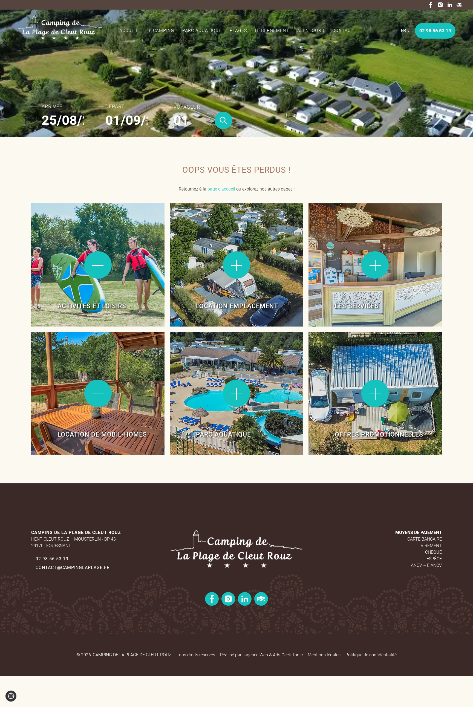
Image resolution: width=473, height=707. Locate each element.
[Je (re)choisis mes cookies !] (10, 696)
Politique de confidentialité (371, 654)
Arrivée (52, 106)
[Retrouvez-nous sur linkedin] (450, 5)
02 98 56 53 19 (52, 558)
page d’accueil (221, 189)
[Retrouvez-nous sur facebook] (430, 5)
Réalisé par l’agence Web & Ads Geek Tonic (261, 654)
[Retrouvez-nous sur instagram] (440, 5)
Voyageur (187, 107)
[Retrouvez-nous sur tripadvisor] (459, 5)
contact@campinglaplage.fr (73, 567)
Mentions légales (324, 654)
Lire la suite (50, 221)
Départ (115, 106)
